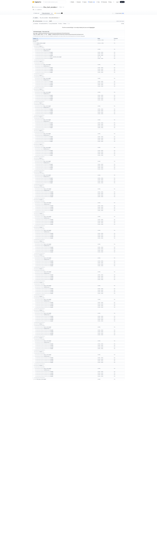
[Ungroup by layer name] (37, 38)
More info (83, 36)
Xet (72, 27)
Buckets (92, 2)
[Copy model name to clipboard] (57, 7)
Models (72, 2)
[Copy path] (59, 17)
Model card (37, 13)
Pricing (109, 2)
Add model (45, 21)
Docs (99, 2)
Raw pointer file (46, 31)
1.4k (63, 7)
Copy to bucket (120, 13)
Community (59, 13)
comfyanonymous (38, 7)
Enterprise (104, 2)
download (92, 27)
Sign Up (122, 2)
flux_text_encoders (50, 7)
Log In (117, 2)
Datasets (79, 2)
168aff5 (36, 17)
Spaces (85, 2)
